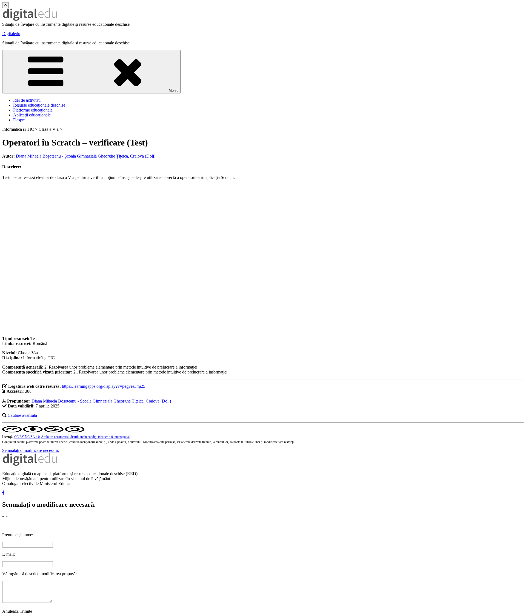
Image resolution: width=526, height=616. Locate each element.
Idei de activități (27, 100)
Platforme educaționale (33, 110)
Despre (19, 120)
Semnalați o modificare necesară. (30, 450)
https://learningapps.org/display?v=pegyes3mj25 (103, 386)
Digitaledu (11, 33)
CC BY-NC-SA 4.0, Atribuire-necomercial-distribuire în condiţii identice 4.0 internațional (72, 437)
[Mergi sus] (5, 5)
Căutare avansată (22, 415)
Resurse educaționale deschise (39, 105)
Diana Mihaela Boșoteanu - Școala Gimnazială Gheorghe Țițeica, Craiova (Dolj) (85, 156)
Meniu (173, 91)
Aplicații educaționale (32, 115)
